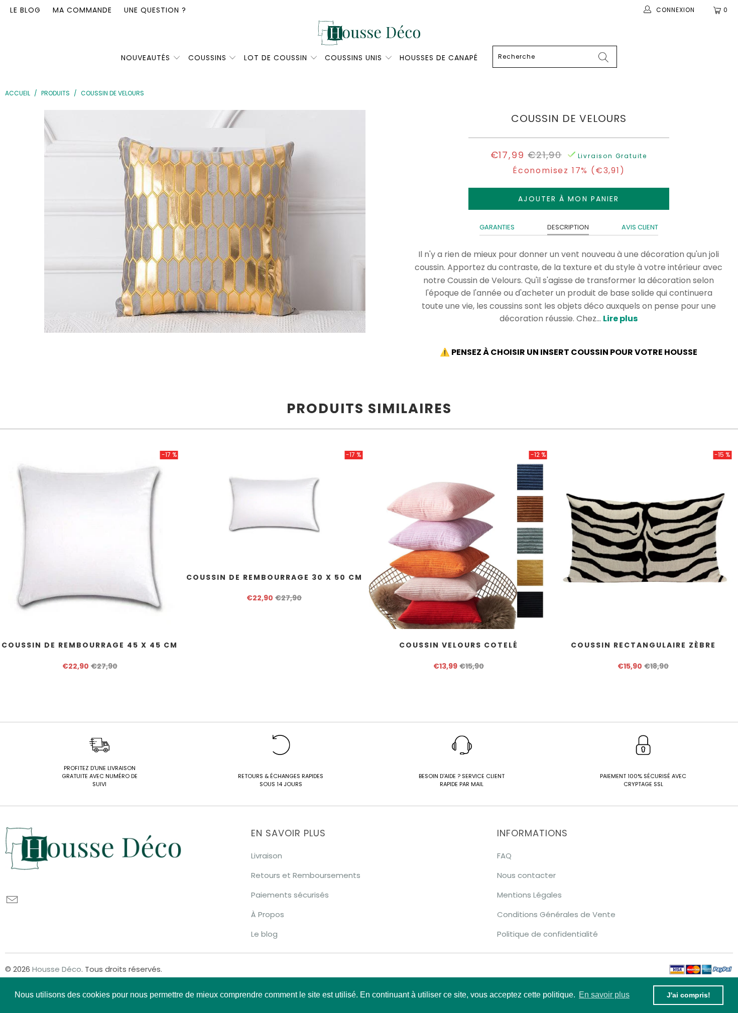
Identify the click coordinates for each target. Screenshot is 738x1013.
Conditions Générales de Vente (556, 914)
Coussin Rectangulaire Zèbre (643, 539)
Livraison (266, 855)
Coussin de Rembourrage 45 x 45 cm (90, 539)
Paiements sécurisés (290, 895)
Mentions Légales (529, 895)
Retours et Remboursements (305, 875)
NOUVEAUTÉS (145, 58)
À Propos (267, 914)
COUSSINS (207, 58)
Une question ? (155, 10)
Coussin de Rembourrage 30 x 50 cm (274, 505)
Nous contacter (526, 875)
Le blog (25, 10)
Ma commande (82, 10)
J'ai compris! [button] (688, 995)
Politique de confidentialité (547, 934)
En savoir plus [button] (604, 994)
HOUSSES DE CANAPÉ (439, 58)
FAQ (504, 855)
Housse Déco (56, 969)
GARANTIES (497, 227)
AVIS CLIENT (640, 227)
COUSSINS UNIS (353, 58)
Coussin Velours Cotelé (459, 539)
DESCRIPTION (568, 227)
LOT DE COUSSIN (277, 58)
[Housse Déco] (369, 33)
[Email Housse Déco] (12, 900)
